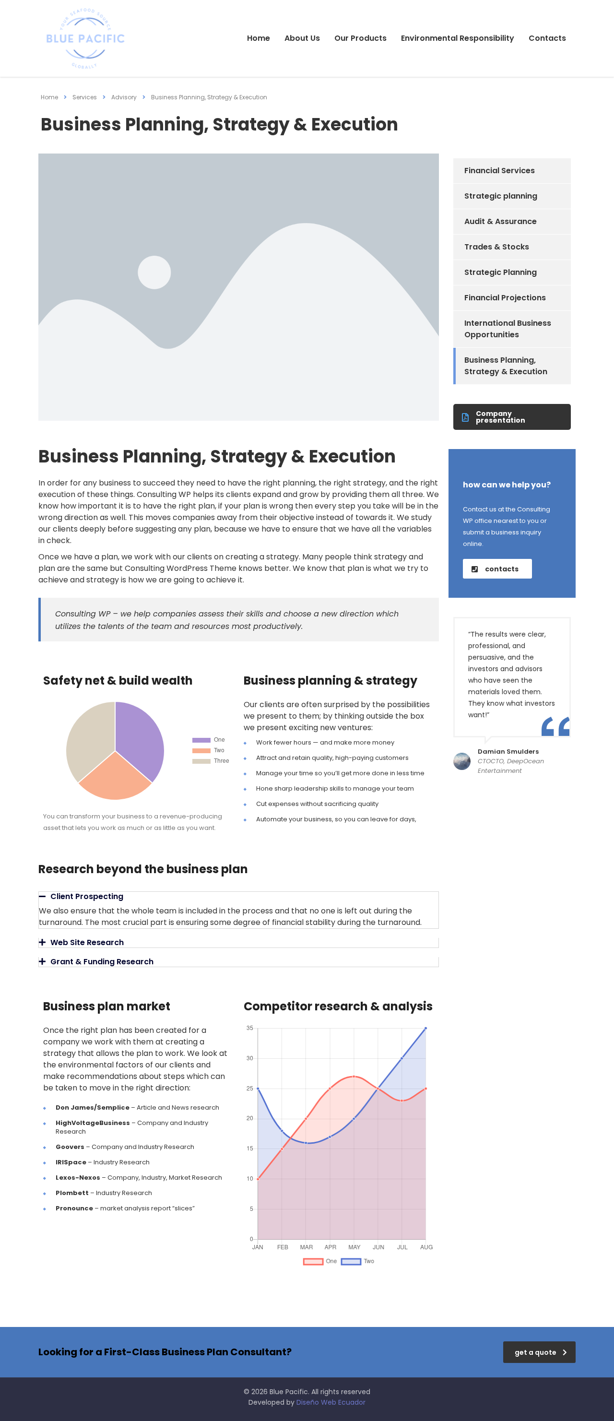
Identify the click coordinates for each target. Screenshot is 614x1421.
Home (258, 38)
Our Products (360, 38)
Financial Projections (505, 297)
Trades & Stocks (496, 246)
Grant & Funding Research (102, 961)
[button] (512, 417)
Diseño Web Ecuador (331, 1402)
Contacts (547, 38)
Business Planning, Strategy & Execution (505, 366)
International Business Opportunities (507, 329)
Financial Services (499, 170)
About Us (302, 38)
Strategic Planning (500, 272)
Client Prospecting (86, 896)
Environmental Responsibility (457, 38)
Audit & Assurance (500, 221)
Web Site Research (87, 942)
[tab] (238, 896)
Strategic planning (500, 195)
